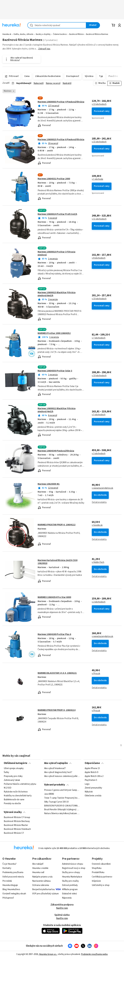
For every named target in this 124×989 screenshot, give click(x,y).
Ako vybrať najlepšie (56, 763)
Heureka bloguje (10, 885)
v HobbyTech (98, 562)
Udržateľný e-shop (100, 885)
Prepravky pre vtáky (13, 776)
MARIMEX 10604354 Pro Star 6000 (54, 597)
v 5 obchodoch (98, 414)
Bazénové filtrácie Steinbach (17, 829)
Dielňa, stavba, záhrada (23, 34)
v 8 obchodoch (98, 258)
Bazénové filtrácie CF (14, 832)
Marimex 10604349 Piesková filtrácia (56, 450)
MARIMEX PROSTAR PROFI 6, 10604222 (56, 524)
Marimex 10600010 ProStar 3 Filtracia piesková (56, 253)
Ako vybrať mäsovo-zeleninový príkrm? (62, 776)
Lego (87, 783)
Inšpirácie (96, 881)
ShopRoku (96, 868)
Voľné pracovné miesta (13, 876)
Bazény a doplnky (43, 34)
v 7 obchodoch (98, 338)
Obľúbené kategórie (15, 763)
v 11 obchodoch (99, 219)
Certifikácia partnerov (102, 876)
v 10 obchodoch (99, 298)
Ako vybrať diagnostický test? (58, 772)
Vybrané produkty (54, 785)
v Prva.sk (96, 673)
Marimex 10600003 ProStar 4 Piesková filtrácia (61, 101)
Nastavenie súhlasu (41, 881)
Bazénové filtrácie (76, 34)
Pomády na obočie (12, 803)
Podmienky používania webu (94, 954)
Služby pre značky (70, 881)
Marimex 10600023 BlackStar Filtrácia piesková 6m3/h (56, 294)
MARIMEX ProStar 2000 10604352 (54, 333)
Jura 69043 (49, 794)
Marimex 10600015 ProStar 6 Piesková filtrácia (61, 139)
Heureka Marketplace (72, 876)
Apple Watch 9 (91, 772)
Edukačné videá (69, 893)
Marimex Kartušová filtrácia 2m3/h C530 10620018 (57, 562)
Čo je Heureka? (9, 864)
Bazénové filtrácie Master (16, 825)
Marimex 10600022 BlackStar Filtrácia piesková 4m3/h (56, 410)
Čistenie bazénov (60, 34)
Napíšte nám (62, 908)
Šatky (6, 772)
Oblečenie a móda (93, 795)
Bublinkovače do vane (14, 799)
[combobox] (56, 25)
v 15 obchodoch (99, 141)
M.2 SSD (7, 787)
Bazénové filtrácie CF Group (17, 817)
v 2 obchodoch (98, 602)
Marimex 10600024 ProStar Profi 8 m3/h (57, 214)
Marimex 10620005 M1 (49, 484)
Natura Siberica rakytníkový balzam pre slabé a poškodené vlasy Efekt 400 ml (62, 813)
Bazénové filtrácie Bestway (17, 821)
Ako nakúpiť (37, 864)
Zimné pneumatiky (93, 787)
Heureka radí (38, 872)
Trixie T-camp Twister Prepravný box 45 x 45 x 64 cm (62, 797)
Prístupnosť (8, 897)
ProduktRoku (98, 872)
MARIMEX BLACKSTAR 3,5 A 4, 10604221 (57, 673)
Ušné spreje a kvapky (14, 768)
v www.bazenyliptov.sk (102, 488)
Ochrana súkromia (40, 885)
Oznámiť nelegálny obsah (14, 893)
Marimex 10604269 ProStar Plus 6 (54, 634)
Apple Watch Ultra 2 (94, 776)
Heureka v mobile (40, 868)
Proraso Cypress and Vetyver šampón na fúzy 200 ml (62, 790)
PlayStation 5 (91, 780)
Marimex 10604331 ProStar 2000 (54, 178)
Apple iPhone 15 (92, 768)
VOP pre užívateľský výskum (45, 893)
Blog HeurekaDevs (11, 889)
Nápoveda (67, 897)
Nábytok (89, 791)
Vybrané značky (13, 812)
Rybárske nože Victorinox (16, 791)
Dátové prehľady (70, 885)
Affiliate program (70, 889)
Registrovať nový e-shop (73, 868)
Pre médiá (7, 881)
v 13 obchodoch (99, 104)
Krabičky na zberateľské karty (18, 795)
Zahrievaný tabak (12, 780)
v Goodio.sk (97, 525)
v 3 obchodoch (98, 453)
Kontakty (6, 868)
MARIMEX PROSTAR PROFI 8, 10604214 (56, 710)
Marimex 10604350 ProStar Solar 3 (55, 370)
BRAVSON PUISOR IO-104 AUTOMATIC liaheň (62, 805)
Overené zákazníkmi (101, 864)
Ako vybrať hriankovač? (55, 768)
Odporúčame (92, 763)
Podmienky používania (12, 872)
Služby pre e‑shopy (71, 872)
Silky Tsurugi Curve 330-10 (56, 801)
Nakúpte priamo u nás (42, 876)
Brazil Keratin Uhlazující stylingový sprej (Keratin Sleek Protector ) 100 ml (62, 809)
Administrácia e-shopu (72, 864)
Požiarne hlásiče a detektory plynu (20, 783)
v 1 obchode (97, 179)
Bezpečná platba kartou (43, 889)
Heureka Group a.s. (48, 954)
